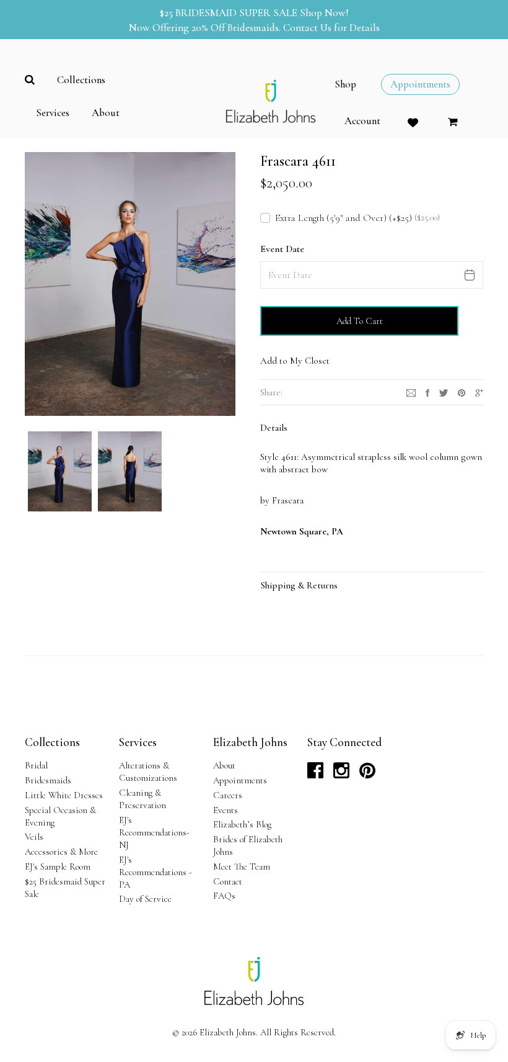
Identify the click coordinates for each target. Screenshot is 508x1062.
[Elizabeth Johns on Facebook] (315, 774)
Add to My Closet (295, 360)
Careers (227, 795)
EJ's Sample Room (57, 866)
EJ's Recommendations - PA (155, 872)
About (224, 765)
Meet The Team (241, 866)
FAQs (224, 895)
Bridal (36, 765)
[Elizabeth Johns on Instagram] (341, 774)
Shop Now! (324, 12)
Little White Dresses (64, 795)
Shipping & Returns (299, 585)
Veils (34, 836)
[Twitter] (443, 391)
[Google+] (479, 391)
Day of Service (145, 898)
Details (273, 427)
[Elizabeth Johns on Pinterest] (367, 774)
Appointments (240, 780)
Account (362, 121)
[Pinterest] (461, 391)
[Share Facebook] (427, 391)
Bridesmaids (48, 780)
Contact (227, 881)
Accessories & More (61, 851)
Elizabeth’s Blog (242, 824)
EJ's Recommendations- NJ (154, 832)
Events (225, 810)
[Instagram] (411, 391)
